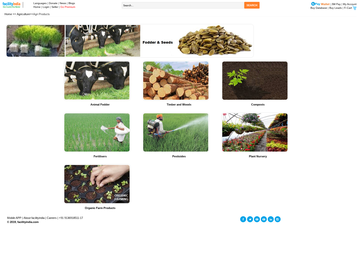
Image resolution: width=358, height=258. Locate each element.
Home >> (10, 14)
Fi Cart (348, 7)
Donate (53, 3)
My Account (350, 4)
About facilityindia (34, 217)
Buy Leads (335, 7)
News (63, 3)
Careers (52, 217)
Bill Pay (336, 4)
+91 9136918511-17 (71, 217)
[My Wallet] (320, 4)
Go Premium (67, 6)
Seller (54, 6)
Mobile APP (14, 217)
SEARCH (251, 5)
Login (46, 6)
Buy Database (318, 7)
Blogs (71, 3)
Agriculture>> (25, 14)
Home (36, 6)
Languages (39, 3)
